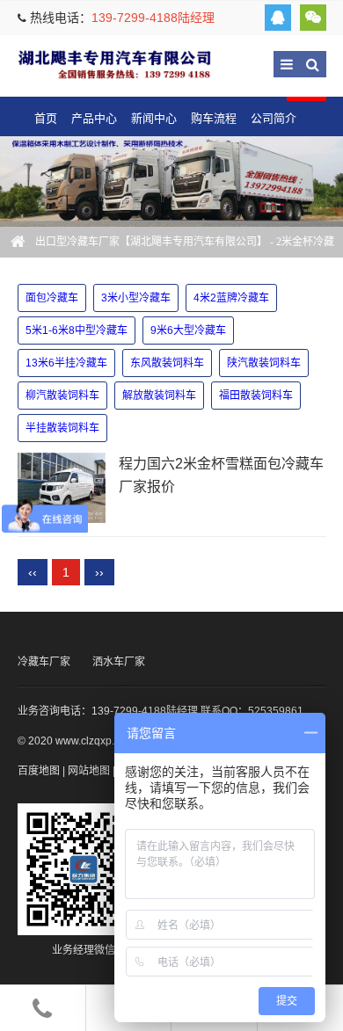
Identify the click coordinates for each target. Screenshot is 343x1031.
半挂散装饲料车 (62, 428)
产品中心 (94, 118)
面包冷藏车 (52, 298)
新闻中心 (154, 118)
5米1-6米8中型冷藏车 (77, 330)
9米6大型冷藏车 (188, 330)
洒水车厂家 (118, 662)
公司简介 (273, 118)
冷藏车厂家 (44, 662)
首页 (45, 118)
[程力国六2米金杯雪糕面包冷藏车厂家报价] (62, 488)
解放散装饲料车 (159, 395)
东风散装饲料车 (167, 363)
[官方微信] (313, 17)
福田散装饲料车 (256, 395)
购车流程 (214, 118)
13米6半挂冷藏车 (66, 363)
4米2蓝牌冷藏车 (231, 298)
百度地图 (39, 771)
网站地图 (89, 771)
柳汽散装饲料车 (62, 395)
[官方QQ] (278, 17)
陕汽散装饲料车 (264, 363)
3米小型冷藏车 (136, 298)
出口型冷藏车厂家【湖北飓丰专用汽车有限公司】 (114, 63)
